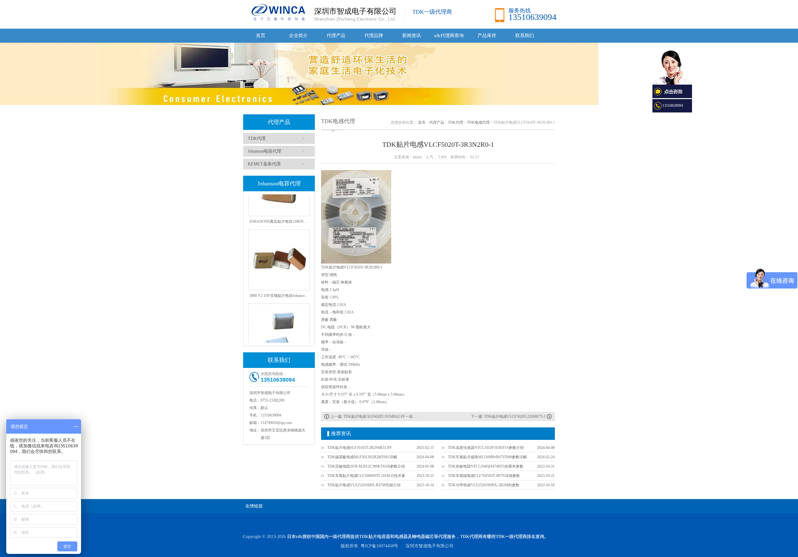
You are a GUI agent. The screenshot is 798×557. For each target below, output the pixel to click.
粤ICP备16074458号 (379, 546)
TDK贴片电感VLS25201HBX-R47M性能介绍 (364, 485)
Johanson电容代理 (264, 151)
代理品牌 (373, 35)
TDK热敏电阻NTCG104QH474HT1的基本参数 (485, 466)
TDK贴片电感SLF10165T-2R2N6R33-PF (359, 447)
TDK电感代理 (478, 122)
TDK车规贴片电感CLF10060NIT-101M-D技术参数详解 (368, 476)
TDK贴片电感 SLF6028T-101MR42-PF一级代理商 (384, 416)
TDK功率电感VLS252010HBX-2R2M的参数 (483, 485)
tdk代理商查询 (449, 35)
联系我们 (524, 35)
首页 (260, 35)
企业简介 (298, 35)
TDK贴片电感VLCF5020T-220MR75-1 (515, 416)
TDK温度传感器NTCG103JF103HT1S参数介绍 (486, 447)
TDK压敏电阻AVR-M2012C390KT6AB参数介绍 (366, 466)
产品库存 (487, 35)
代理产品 (336, 35)
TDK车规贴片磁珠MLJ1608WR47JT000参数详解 (487, 457)
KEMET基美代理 (264, 164)
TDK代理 (257, 138)
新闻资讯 (411, 35)
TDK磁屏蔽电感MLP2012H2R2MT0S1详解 (362, 457)
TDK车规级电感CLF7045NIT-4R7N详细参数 (484, 476)
